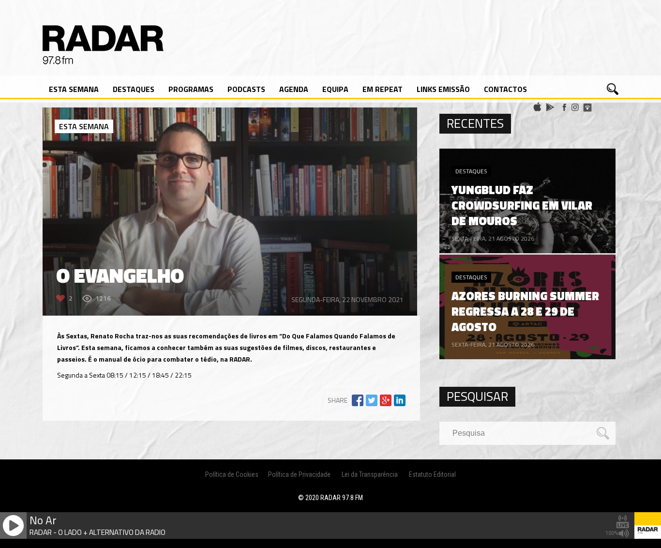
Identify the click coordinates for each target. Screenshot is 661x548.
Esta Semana (74, 89)
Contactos (505, 89)
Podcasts (246, 89)
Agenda (293, 89)
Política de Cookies (231, 474)
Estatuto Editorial (432, 474)
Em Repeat (382, 89)
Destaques (133, 89)
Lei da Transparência (370, 474)
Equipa (335, 89)
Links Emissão (443, 89)
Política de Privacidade (299, 474)
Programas (190, 89)
